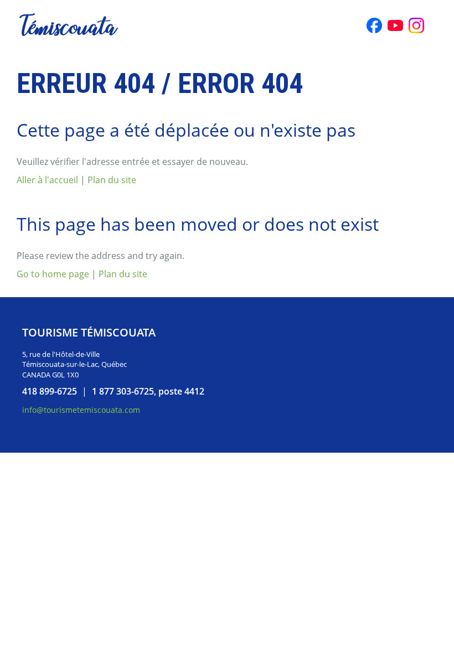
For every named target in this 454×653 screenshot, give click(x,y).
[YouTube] (395, 25)
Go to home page (53, 274)
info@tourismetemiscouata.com (81, 410)
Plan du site (111, 180)
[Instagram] (416, 25)
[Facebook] (374, 25)
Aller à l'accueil (47, 180)
